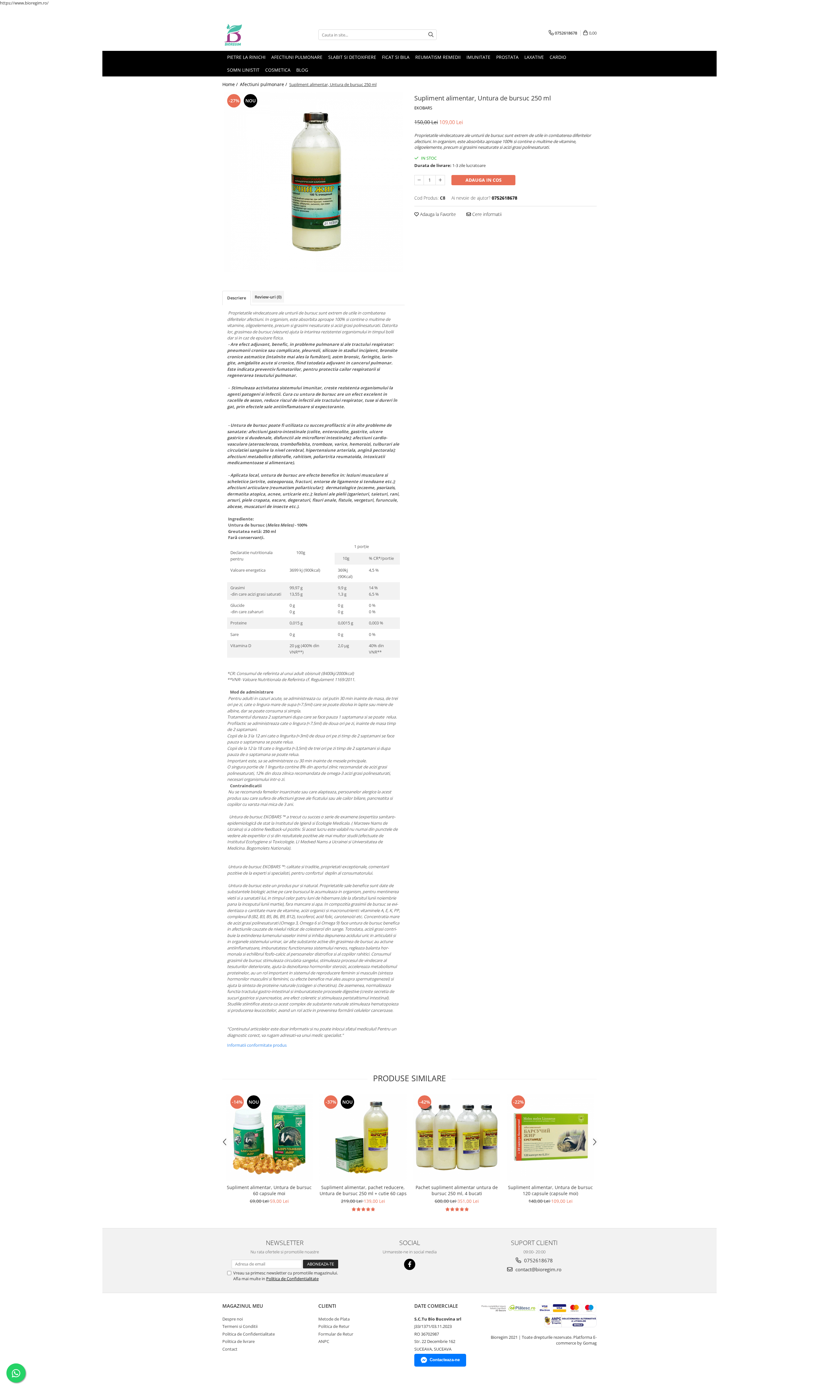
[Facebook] (409, 1264)
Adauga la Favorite (437, 214)
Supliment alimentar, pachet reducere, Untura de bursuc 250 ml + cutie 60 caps (363, 1190)
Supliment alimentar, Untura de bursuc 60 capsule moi (269, 1190)
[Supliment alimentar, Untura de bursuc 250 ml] (313, 182)
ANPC (323, 1341)
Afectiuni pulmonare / (264, 84)
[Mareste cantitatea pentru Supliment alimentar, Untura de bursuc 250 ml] (440, 180)
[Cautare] (431, 34)
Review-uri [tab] (268, 297)
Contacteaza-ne (445, 1359)
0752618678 (538, 1260)
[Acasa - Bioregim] (254, 35)
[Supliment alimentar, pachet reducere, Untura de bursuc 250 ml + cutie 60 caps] (363, 1137)
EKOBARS (423, 108)
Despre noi (232, 1319)
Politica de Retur (333, 1326)
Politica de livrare (238, 1341)
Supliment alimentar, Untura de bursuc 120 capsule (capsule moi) (550, 1190)
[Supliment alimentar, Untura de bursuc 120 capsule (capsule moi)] (550, 1137)
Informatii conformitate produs (257, 1045)
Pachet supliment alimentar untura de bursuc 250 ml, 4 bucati (457, 1190)
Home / (230, 84)
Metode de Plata (334, 1319)
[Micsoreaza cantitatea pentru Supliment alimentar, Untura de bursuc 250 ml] (419, 180)
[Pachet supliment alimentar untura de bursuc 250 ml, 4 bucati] (456, 1137)
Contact (229, 1349)
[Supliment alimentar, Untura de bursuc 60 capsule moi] (269, 1137)
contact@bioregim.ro (537, 1269)
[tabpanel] (313, 182)
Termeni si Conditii (240, 1326)
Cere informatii (486, 214)
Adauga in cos (483, 180)
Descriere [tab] (236, 298)
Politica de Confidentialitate (292, 1279)
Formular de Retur (335, 1334)
